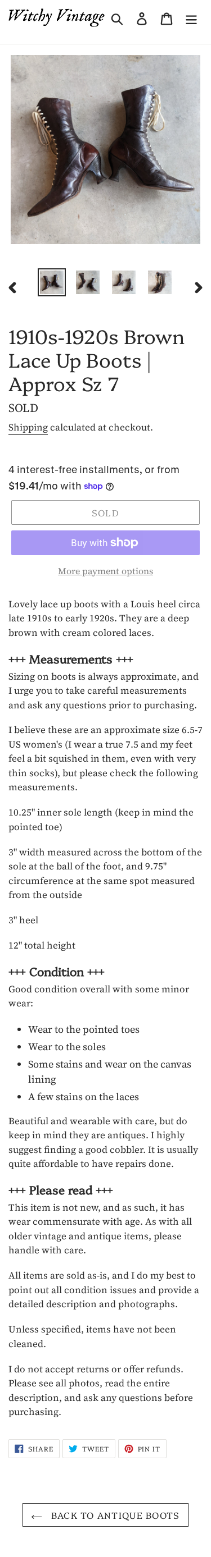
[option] (52, 282)
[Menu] (191, 17)
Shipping (28, 427)
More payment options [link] (105, 571)
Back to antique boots (113, 1515)
